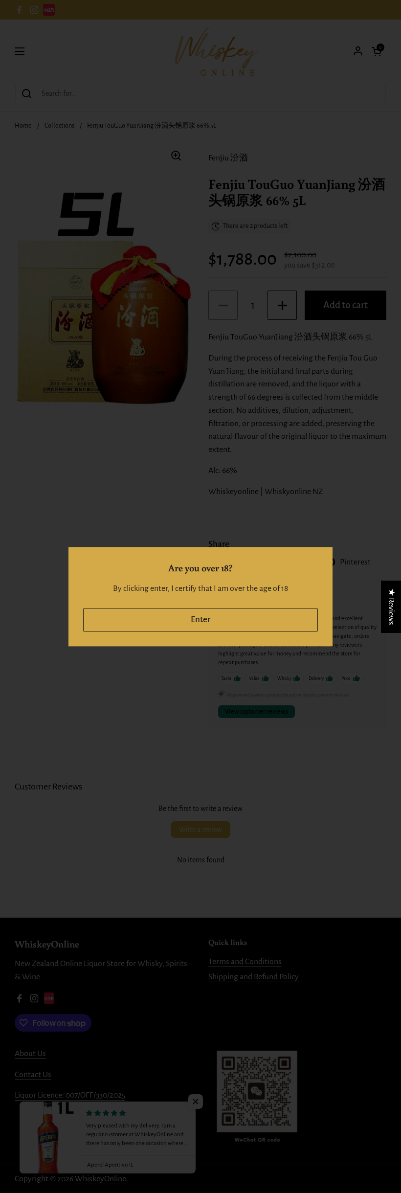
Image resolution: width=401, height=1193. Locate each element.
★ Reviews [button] (391, 606)
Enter (200, 619)
